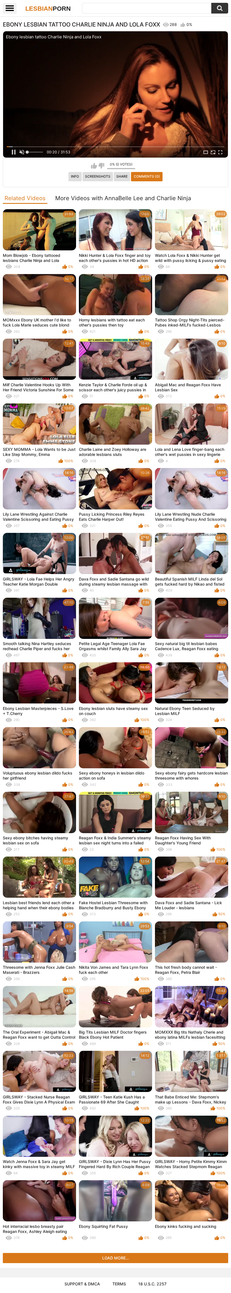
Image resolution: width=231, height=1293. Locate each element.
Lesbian (48, 8)
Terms (119, 1283)
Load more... (115, 1258)
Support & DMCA (82, 1283)
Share (122, 176)
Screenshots (97, 176)
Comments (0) (147, 176)
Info (75, 176)
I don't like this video (101, 166)
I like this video (94, 166)
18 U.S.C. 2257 (152, 1283)
